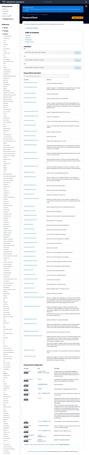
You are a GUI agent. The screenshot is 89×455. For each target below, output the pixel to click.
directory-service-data (8, 316)
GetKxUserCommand (28, 224)
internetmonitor (6, 438)
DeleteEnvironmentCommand (30, 131)
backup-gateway (7, 128)
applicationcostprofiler (8, 101)
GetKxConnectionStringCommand (31, 198)
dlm (4, 318)
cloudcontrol (6, 190)
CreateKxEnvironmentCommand (31, 111)
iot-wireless (6, 451)
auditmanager (6, 118)
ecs (4, 339)
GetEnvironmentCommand (30, 184)
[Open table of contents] (86, 6)
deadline (5, 302)
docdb (4, 320)
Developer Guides (6, 16)
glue (4, 409)
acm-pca (5, 57)
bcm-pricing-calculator (8, 138)
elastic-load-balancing (8, 350)
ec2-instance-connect (8, 333)
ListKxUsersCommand (28, 269)
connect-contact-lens (8, 262)
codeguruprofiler (7, 234)
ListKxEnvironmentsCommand (30, 260)
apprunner (5, 103)
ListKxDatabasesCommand (30, 251)
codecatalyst (6, 222)
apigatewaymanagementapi (9, 76)
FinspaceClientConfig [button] (64, 444)
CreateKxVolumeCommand (30, 125)
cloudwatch (5, 211)
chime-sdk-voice (7, 182)
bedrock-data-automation (9, 153)
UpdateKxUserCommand (29, 350)
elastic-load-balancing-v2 (8, 352)
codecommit (6, 224)
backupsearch (6, 130)
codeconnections (7, 226)
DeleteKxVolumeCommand (30, 176)
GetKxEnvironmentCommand (30, 215)
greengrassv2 (6, 415)
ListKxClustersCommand (29, 247)
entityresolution (6, 367)
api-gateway (6, 73)
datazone (5, 297)
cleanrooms (5, 184)
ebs (4, 331)
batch (4, 132)
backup (4, 126)
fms (4, 381)
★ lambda (5, 44)
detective (5, 304)
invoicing (5, 440)
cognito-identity (6, 243)
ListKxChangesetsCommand (30, 238)
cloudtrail (5, 207)
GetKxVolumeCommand (29, 228)
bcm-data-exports (7, 136)
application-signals (7, 99)
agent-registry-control (8, 61)
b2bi (4, 124)
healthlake (5, 423)
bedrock (5, 143)
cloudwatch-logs (7, 216)
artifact (5, 113)
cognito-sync (6, 247)
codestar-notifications (8, 241)
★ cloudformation (7, 36)
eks (4, 344)
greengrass (5, 413)
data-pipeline (6, 287)
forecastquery (6, 385)
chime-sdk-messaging (8, 180)
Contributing (4, 13)
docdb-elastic (6, 323)
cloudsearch (6, 203)
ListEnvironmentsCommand (30, 233)
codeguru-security (7, 232)
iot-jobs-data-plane (7, 446)
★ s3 (4, 46)
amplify (5, 67)
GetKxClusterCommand (29, 194)
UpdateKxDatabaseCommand (30, 319)
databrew (5, 291)
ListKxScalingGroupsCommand (30, 265)
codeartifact (6, 218)
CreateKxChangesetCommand (30, 87)
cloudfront (5, 195)
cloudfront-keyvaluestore (9, 197)
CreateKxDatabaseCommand (30, 97)
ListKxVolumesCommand (29, 274)
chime (4, 172)
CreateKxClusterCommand (29, 93)
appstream (5, 105)
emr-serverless (6, 364)
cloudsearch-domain (7, 205)
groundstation (6, 417)
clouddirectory (6, 192)
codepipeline (6, 237)
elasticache (5, 354)
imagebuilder (6, 427)
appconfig (5, 82)
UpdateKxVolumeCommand (30, 356)
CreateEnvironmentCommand (30, 82)
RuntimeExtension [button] (42, 384)
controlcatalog (6, 274)
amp (4, 65)
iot (4, 442)
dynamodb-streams (7, 329)
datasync (5, 295)
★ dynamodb (6, 38)
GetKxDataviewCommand (29, 210)
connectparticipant (7, 272)
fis (3, 379)
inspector (5, 430)
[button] (85, 2)
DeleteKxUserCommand (29, 172)
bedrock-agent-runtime (8, 147)
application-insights (7, 97)
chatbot (5, 169)
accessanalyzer (6, 48)
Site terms (34, 451)
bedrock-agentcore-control (9, 151)
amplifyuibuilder (6, 71)
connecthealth (6, 270)
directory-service (7, 314)
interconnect (6, 436)
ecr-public (5, 337)
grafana (5, 411)
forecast (5, 383)
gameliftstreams (7, 396)
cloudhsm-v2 (6, 201)
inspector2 (5, 434)
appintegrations (6, 90)
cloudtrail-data (6, 209)
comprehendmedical (7, 251)
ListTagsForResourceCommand (30, 278)
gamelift (5, 394)
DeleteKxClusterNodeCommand (31, 140)
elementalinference (7, 358)
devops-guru (6, 310)
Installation (4, 11)
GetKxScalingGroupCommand (30, 219)
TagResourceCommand (29, 283)
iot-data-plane (6, 444)
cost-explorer (6, 281)
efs (4, 341)
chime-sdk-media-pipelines (9, 176)
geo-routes (5, 402)
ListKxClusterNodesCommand (30, 242)
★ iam (4, 42)
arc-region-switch (7, 109)
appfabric (5, 86)
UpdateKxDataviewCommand (30, 323)
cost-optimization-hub (8, 283)
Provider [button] (39, 372)
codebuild (5, 220)
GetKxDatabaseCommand (29, 206)
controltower (6, 276)
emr (4, 360)
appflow (5, 88)
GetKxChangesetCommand (30, 189)
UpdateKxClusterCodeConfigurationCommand (34, 297)
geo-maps (5, 398)
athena (4, 115)
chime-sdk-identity (7, 174)
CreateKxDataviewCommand (30, 102)
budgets (5, 167)
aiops (4, 63)
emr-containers (6, 362)
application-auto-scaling (8, 92)
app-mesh (5, 80)
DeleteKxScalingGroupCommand (31, 166)
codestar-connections (8, 239)
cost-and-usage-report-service (10, 278)
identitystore (6, 425)
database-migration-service (9, 289)
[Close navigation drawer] (17, 6)
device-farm (6, 306)
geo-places (5, 400)
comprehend (6, 249)
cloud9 (4, 188)
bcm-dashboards (7, 134)
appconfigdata (6, 84)
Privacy (29, 451)
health (4, 421)
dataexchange (6, 293)
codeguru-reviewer (7, 230)
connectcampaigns (7, 264)
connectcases (6, 268)
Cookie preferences (41, 451)
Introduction (4, 9)
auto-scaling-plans (7, 122)
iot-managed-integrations (9, 448)
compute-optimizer (7, 253)
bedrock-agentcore (7, 149)
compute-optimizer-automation (10, 255)
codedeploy (5, 228)
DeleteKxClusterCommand (30, 135)
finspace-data (6, 375)
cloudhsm (5, 199)
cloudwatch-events (7, 213)
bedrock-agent (6, 145)
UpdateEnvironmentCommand (30, 292)
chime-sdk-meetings (8, 178)
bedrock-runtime (7, 159)
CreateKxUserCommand (29, 120)
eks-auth (5, 346)
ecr (4, 335)
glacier (4, 404)
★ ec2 (4, 40)
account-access (6, 52)
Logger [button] (39, 388)
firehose (5, 377)
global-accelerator (7, 406)
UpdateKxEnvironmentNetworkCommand (33, 335)
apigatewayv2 (6, 78)
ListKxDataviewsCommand (29, 256)
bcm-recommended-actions (9, 141)
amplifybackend (6, 69)
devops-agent (6, 308)
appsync (5, 107)
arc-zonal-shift (6, 111)
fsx (4, 392)
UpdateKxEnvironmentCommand (31, 331)
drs (4, 325)
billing (4, 161)
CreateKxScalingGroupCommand (31, 115)
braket (4, 165)
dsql (4, 327)
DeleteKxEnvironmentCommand (31, 158)
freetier (5, 390)
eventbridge (6, 369)
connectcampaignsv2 (8, 266)
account (5, 50)
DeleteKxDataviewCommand (30, 152)
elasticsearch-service (8, 356)
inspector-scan (6, 432)
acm (4, 55)
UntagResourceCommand (29, 288)
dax (4, 299)
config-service (6, 258)
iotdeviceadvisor (6, 453)
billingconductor (6, 163)
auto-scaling (6, 120)
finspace (5, 373)
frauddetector (6, 388)
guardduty (5, 419)
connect (5, 260)
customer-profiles (7, 285)
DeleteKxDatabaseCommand (30, 144)
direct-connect (6, 312)
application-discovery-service (9, 94)
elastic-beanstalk (7, 348)
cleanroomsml (6, 186)
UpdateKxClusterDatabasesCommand (32, 306)
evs (4, 371)
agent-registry (6, 59)
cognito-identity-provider (8, 245)
